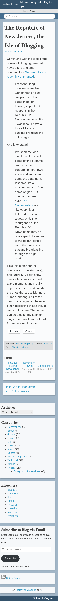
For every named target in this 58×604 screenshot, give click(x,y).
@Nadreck (13, 515)
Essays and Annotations (27, 471)
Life (9, 442)
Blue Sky (12, 490)
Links (10, 445)
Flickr (10, 497)
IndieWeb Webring (26, 590)
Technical (12, 460)
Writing (11, 467)
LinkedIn (12, 508)
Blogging (16, 347)
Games (11, 434)
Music (10, 449)
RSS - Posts (13, 578)
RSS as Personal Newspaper (12, 365)
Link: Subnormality (16, 391)
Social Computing (24, 343)
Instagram (12, 504)
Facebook (12, 493)
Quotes (11, 453)
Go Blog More (45, 366)
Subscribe (10, 558)
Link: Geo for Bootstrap (19, 386)
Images (11, 438)
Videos (11, 464)
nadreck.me (10, 4)
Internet (25, 347)
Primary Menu (29, 11)
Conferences (14, 427)
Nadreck (48, 343)
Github (11, 501)
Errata (10, 430)
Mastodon (12, 512)
